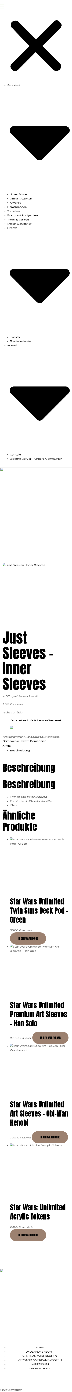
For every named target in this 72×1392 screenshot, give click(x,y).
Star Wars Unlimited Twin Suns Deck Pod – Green (39, 910)
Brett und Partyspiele (22, 215)
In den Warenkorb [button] (28, 938)
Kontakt (15, 454)
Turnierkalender (21, 341)
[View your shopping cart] (70, 546)
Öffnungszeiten (21, 198)
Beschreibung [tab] (29, 767)
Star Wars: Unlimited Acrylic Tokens (38, 1212)
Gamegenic (11, 741)
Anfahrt (15, 202)
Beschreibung (20, 750)
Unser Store (18, 194)
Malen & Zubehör (19, 223)
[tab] (39, 750)
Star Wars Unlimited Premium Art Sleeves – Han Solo (38, 1014)
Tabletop (13, 211)
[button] (36, 43)
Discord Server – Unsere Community (36, 458)
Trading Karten (18, 219)
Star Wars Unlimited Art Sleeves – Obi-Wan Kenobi (39, 1113)
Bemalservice (17, 206)
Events (15, 337)
